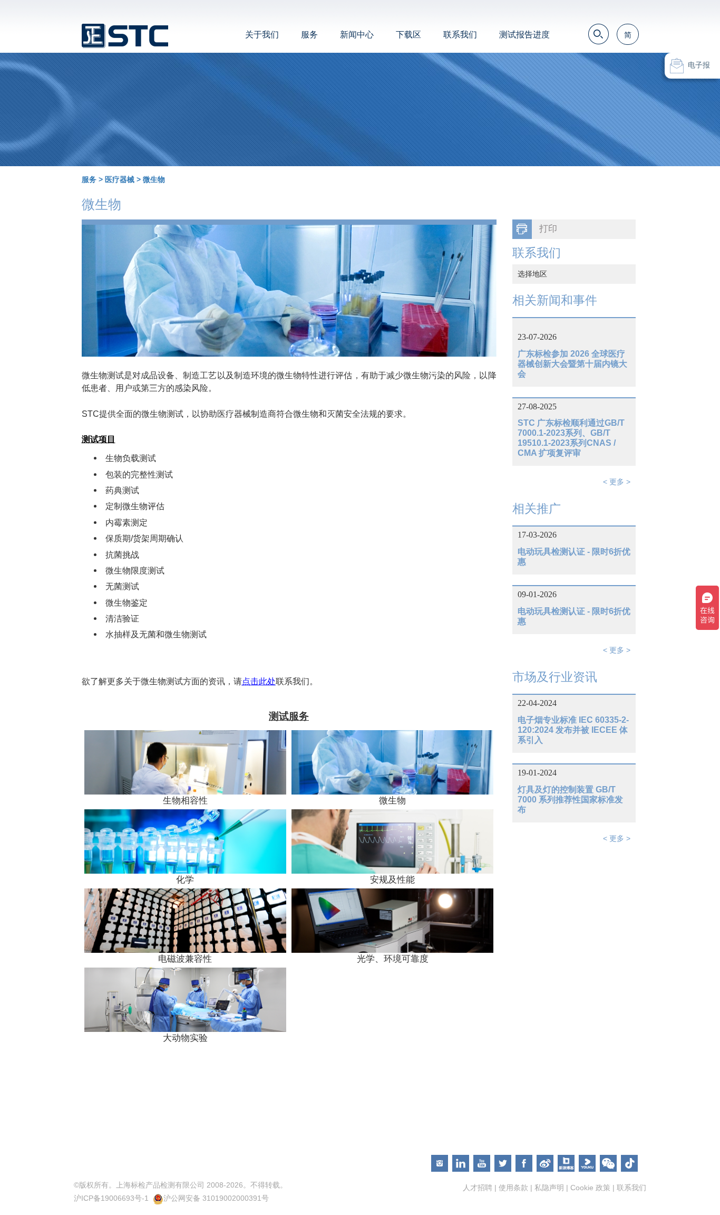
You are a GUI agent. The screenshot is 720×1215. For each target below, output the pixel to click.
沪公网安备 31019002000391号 (216, 1198)
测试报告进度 (524, 34)
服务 (309, 34)
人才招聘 (477, 1187)
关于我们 (262, 34)
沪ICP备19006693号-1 (111, 1198)
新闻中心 (357, 34)
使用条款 (513, 1187)
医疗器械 (119, 179)
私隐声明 (549, 1187)
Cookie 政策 (590, 1187)
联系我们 (460, 34)
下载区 (408, 34)
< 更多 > (616, 481)
